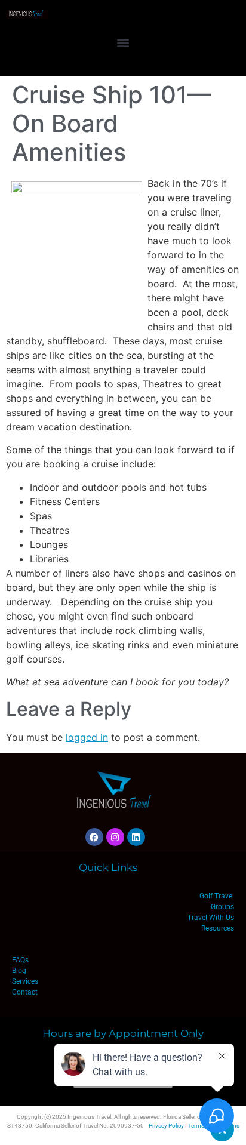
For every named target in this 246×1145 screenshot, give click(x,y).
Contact (25, 992)
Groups (222, 907)
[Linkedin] (136, 837)
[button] (123, 42)
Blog (19, 971)
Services (25, 981)
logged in (87, 737)
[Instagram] (115, 837)
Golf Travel (216, 896)
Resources (217, 928)
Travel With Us (210, 917)
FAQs (20, 960)
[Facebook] (94, 837)
